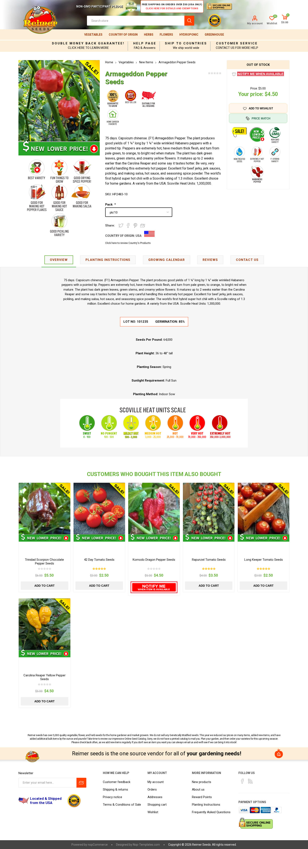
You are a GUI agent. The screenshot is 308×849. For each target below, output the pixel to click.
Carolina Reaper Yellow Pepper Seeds (44, 677)
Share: (110, 225)
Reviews (210, 260)
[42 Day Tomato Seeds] (99, 508)
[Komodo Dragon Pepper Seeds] (154, 508)
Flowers (166, 34)
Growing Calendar (166, 260)
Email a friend (142, 225)
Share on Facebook (128, 225)
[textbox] (135, 21)
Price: (254, 88)
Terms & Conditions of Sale (122, 804)
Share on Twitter (121, 225)
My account (255, 23)
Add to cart (44, 585)
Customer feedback (116, 782)
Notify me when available (260, 74)
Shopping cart (157, 804)
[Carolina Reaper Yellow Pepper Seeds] (44, 624)
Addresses (155, 797)
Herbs (148, 34)
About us (198, 789)
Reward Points (202, 797)
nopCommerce (98, 844)
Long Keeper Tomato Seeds (263, 560)
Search (189, 21)
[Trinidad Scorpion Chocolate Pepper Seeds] (44, 508)
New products (201, 782)
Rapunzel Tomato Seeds (209, 560)
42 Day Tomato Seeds (99, 560)
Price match (261, 118)
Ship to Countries (186, 43)
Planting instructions (107, 260)
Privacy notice (112, 797)
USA (138, 235)
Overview (59, 260)
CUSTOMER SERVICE (237, 43)
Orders (152, 789)
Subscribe (81, 783)
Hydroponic (188, 34)
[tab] (58, 260)
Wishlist (153, 812)
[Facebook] (242, 781)
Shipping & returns (115, 789)
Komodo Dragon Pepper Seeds (154, 560)
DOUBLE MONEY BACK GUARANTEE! (88, 43)
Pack (109, 204)
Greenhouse (214, 34)
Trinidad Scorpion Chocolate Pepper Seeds (44, 561)
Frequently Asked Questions (211, 812)
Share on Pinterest (135, 225)
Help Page (144, 43)
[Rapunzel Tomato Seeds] (208, 508)
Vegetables (93, 34)
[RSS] (250, 781)
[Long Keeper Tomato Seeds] (263, 508)
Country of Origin (123, 34)
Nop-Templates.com (146, 844)
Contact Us (247, 260)
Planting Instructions (206, 804)
